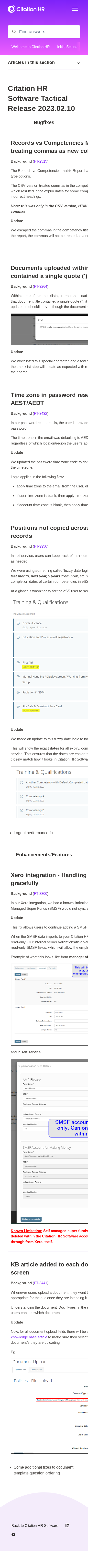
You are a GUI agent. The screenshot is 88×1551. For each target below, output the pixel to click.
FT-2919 (40, 161)
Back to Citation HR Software (34, 1525)
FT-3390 (40, 546)
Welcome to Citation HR (30, 47)
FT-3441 (40, 1283)
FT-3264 (40, 286)
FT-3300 (40, 893)
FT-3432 (40, 413)
